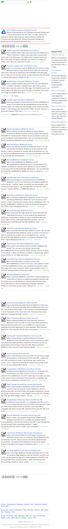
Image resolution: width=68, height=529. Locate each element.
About (11, 510)
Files (35, 515)
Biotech (18, 517)
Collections (18, 510)
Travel (30, 517)
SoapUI (44, 504)
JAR (27, 515)
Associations (11, 504)
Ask (2, 512)
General (27, 504)
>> (13, 46)
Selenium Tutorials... (58, 54)
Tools (3, 506)
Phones (24, 517)
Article (3, 504)
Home (3, 510)
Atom (46, 510)
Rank (25, 46)
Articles (37, 510)
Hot (7, 510)
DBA (16, 515)
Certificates (41, 515)
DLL (30, 515)
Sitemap (7, 512)
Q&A (13, 517)
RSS (42, 510)
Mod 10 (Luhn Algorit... (59, 90)
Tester (3, 515)
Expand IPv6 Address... (59, 122)
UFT (7, 506)
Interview (30, 510)
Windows (21, 515)
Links (8, 517)
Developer (10, 515)
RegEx (3, 517)
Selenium (38, 504)
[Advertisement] (25, 16)
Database (20, 504)
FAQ (24, 510)
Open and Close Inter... (59, 106)
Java (32, 504)
